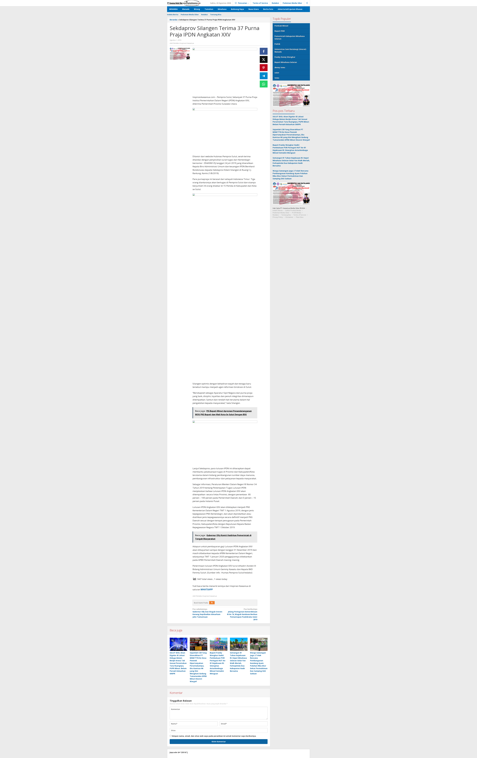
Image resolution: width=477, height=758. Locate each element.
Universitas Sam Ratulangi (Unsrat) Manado (290, 50)
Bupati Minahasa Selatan (286, 62)
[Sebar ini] (264, 51)
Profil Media (296, 213)
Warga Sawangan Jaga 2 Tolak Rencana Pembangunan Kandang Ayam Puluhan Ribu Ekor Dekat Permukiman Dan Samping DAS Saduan (258, 663)
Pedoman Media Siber (281, 213)
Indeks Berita (278, 210)
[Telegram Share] (264, 75)
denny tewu (280, 67)
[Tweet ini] (264, 59)
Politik (277, 44)
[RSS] (212, 602)
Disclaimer (289, 217)
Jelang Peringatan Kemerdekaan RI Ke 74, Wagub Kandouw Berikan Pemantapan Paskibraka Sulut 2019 (242, 614)
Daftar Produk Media (293, 210)
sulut (277, 72)
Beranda (173, 19)
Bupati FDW (280, 31)
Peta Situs (299, 217)
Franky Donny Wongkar (285, 57)
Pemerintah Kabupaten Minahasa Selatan (290, 37)
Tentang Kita (286, 215)
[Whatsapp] (264, 84)
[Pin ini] (264, 67)
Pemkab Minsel (281, 26)
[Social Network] (307, 3)
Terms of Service (299, 215)
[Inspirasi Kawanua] (183, 3)
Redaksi (276, 215)
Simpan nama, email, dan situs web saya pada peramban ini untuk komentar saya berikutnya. (214, 736)
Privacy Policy (278, 217)
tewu (277, 78)
